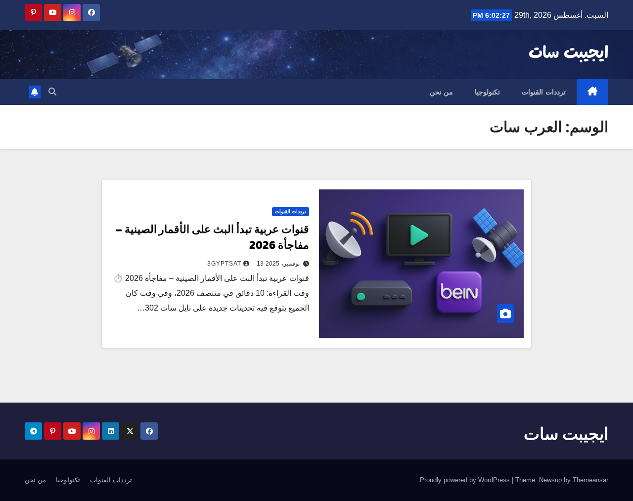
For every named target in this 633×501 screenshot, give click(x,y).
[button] (52, 92)
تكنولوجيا (487, 92)
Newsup (550, 480)
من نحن (441, 92)
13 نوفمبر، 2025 (278, 263)
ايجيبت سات (568, 53)
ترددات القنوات (544, 92)
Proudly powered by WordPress (466, 480)
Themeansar (590, 480)
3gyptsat (224, 263)
